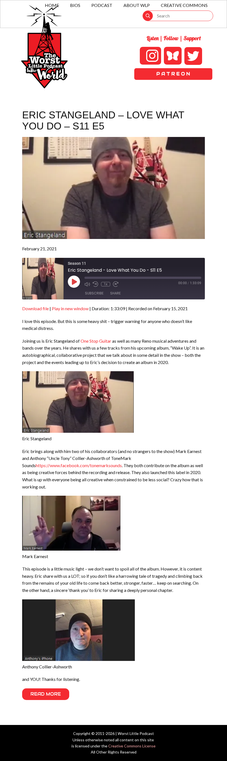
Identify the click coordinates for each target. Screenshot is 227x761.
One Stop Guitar (96, 340)
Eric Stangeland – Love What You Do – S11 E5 (103, 120)
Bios (75, 5)
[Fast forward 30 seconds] (115, 284)
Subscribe (94, 293)
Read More (45, 694)
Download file (35, 308)
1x (105, 284)
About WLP (136, 5)
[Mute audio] (87, 284)
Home (52, 5)
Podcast (101, 5)
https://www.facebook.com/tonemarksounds (79, 465)
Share (115, 293)
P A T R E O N (173, 74)
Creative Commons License (132, 746)
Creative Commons (184, 5)
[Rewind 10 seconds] (95, 284)
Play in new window (70, 308)
